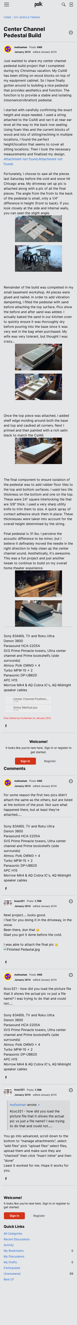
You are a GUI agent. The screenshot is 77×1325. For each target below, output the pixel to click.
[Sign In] (71, 4)
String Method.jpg (25, 707)
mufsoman (18, 1105)
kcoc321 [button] (19, 900)
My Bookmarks (38, 1250)
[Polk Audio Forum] (38, 4)
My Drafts (38, 1262)
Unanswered (38, 1273)
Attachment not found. (21, 159)
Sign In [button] (25, 761)
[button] (70, 33)
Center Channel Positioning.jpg (31, 698)
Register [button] (50, 761)
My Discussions (14, 1256)
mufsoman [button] (20, 47)
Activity (9, 1245)
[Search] (63, 4)
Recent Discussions (17, 1239)
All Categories (13, 1233)
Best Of (9, 1279)
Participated (12, 1268)
